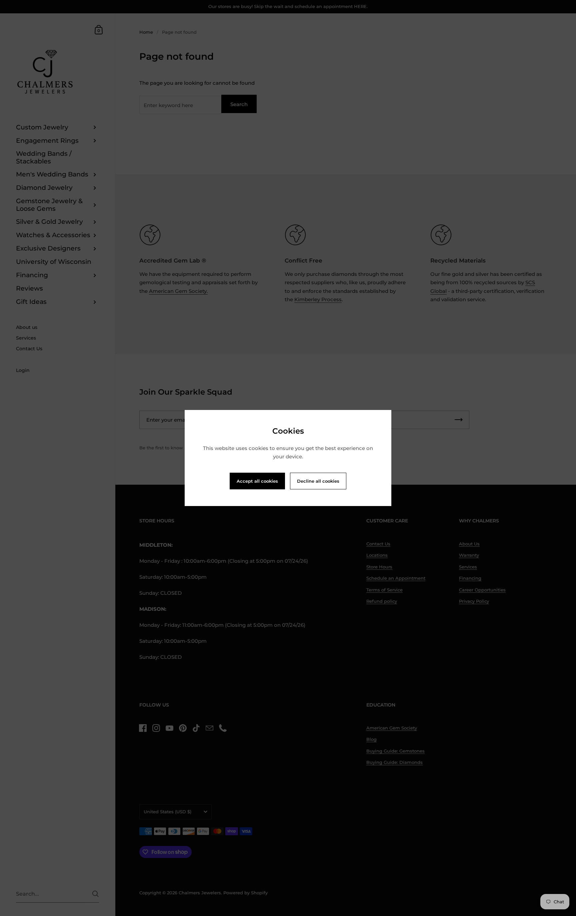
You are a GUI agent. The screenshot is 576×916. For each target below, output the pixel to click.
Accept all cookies (257, 481)
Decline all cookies (318, 481)
